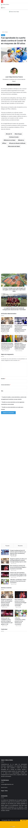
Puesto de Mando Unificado (17, 143)
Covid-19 (9, 134)
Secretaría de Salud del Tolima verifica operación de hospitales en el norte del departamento (21, 328)
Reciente (20, 545)
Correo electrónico (5, 384)
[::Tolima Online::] (5, 4)
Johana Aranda (14, 137)
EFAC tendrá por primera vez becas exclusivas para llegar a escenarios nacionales (18, 567)
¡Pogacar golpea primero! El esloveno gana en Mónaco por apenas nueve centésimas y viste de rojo (18, 553)
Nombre (3, 378)
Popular (7, 545)
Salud (6, 32)
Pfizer (4, 143)
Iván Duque (18, 134)
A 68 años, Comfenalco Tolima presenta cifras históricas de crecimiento (18, 581)
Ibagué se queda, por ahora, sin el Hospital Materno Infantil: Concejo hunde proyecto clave (6, 328)
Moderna (21, 140)
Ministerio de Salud (9, 140)
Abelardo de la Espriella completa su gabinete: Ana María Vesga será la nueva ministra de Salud (20, 346)
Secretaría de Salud (14, 146)
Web (2, 390)
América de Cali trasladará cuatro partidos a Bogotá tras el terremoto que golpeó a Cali (18, 574)
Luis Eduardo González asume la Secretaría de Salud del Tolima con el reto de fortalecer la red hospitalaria (7, 346)
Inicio (3, 32)
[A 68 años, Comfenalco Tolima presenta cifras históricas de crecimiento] (5, 581)
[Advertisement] (14, 211)
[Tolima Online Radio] (14, 11)
